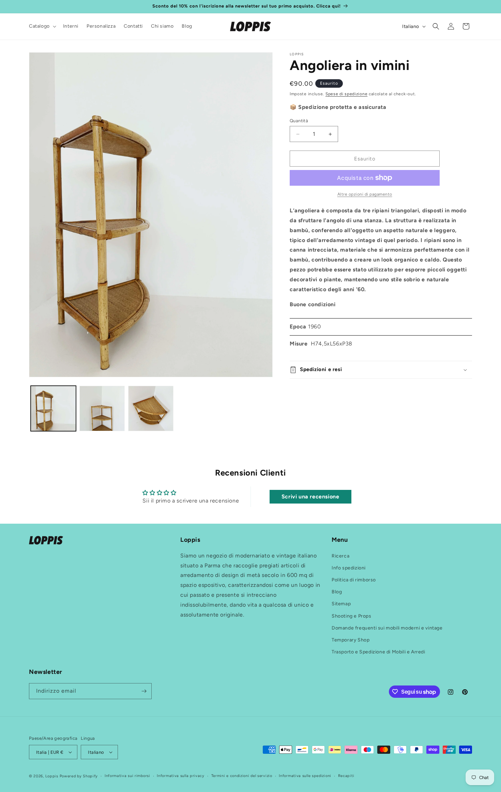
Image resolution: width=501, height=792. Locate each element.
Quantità (299, 120)
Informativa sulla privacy (180, 776)
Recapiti (346, 776)
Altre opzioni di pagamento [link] (364, 194)
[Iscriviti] (143, 691)
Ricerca (340, 556)
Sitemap (341, 604)
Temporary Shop (350, 640)
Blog (337, 592)
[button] (42, 26)
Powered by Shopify (79, 776)
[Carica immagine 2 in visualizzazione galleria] (102, 408)
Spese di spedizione (346, 93)
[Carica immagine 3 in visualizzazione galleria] (150, 408)
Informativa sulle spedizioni (305, 776)
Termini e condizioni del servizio (241, 776)
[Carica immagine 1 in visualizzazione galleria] (53, 408)
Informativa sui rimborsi (127, 776)
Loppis (52, 776)
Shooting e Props (351, 616)
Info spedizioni (349, 568)
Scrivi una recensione (310, 497)
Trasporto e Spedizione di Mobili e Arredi (378, 652)
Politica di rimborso (354, 580)
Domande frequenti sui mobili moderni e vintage (387, 628)
